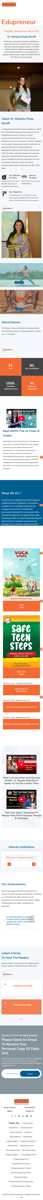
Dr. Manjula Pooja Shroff (28, 1141)
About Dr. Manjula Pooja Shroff (21, 1172)
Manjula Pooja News (12, 1155)
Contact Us (30, 1111)
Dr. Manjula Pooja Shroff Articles (21, 1168)
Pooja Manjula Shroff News (21, 1163)
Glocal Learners (10, 1107)
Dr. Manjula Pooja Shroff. (32, 1194)
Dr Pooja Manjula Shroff (28, 1155)
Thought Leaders (27, 1123)
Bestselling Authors (27, 1128)
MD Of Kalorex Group (29, 1150)
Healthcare (27, 1132)
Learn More (7, 208)
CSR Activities (29, 1107)
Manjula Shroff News (21, 1177)
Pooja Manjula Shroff (27, 1145)
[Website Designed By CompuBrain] (21, 1197)
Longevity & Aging (12, 1141)
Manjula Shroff (13, 1145)
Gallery (9, 1111)
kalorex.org (19, 309)
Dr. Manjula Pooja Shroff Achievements (20, 1181)
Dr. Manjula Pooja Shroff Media (21, 1186)
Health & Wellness (15, 1137)
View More (7, 974)
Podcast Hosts (13, 1128)
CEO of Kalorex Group (13, 1150)
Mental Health (27, 1137)
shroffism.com (19, 282)
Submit (30, 1074)
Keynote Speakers (16, 1132)
